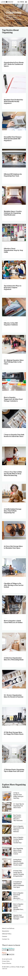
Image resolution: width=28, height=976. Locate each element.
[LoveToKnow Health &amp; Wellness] (8, 949)
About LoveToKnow (8, 928)
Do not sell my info (7, 959)
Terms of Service (6, 963)
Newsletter (5, 931)
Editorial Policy (6, 934)
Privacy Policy (6, 961)
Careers (4, 936)
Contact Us (5, 939)
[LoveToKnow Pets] (8, 953)
